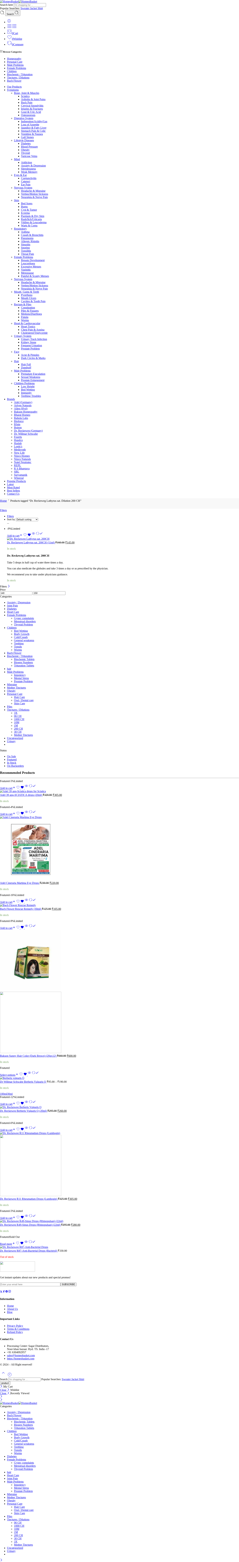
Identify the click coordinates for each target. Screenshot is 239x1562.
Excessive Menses (31, 266)
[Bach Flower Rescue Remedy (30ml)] (119, 905)
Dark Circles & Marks (33, 358)
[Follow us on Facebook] (3, 1291)
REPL (17, 465)
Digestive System (23, 118)
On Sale (11, 756)
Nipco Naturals (22, 459)
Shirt (40, 8)
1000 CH (19, 719)
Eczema (25, 212)
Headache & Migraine (33, 190)
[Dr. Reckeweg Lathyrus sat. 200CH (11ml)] (123, 538)
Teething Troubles (31, 395)
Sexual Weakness (30, 377)
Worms (25, 320)
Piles (9, 706)
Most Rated (13, 487)
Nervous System (23, 187)
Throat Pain (27, 253)
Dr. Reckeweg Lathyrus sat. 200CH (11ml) (31, 542)
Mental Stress (21, 678)
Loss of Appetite (30, 124)
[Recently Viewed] (9, 1375)
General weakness (24, 640)
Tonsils (18, 646)
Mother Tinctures (16, 687)
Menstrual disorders (25, 621)
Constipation (28, 307)
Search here (7, 4)
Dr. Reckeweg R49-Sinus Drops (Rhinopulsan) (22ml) (30, 1224)
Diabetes (26, 143)
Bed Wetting (28, 389)
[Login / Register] (9, 22)
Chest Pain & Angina (32, 329)
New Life (19, 452)
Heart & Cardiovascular (27, 323)
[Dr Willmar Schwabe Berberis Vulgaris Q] (119, 1078)
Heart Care (13, 611)
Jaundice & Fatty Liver (33, 127)
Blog (9, 1312)
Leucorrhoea (28, 263)
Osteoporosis (28, 115)
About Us (12, 1308)
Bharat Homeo (22, 414)
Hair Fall (26, 364)
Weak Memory (29, 171)
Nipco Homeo (22, 455)
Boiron (18, 427)
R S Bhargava (22, 468)
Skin (16, 200)
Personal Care (14, 61)
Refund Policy (15, 1332)
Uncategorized (15, 738)
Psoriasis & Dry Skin (32, 216)
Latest (10, 484)
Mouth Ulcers (28, 298)
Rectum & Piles (22, 304)
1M (16, 725)
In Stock (11, 762)
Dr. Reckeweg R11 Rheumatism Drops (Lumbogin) (29, 1198)
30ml (10, 1093)
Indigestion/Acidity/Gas (34, 121)
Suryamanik (20, 474)
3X (15, 712)
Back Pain (26, 102)
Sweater (25, 8)
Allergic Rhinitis (30, 241)
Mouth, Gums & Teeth (26, 291)
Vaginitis (26, 269)
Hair (16, 361)
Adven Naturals (22, 405)
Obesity (25, 149)
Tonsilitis (26, 250)
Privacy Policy (15, 1325)
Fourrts (18, 436)
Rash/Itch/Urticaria (31, 219)
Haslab (18, 443)
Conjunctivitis (28, 178)
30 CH (18, 731)
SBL (16, 471)
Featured (12, 759)
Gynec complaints (24, 618)
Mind (17, 159)
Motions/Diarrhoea (31, 313)
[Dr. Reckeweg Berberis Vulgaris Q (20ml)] (119, 1107)
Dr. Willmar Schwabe (26, 433)
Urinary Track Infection (34, 339)
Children (12, 71)
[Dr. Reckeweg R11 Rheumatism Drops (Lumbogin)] (119, 1164)
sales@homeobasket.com (21, 1355)
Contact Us (13, 493)
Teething (19, 643)
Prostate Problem (30, 348)
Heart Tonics (28, 326)
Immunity (26, 392)
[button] (15, 535)
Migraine (12, 684)
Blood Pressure (29, 146)
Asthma (25, 231)
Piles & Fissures (30, 310)
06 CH (18, 716)
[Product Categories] (9, 27)
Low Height (27, 386)
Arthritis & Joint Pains (33, 99)
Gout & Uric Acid (31, 111)
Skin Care (19, 703)
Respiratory (20, 228)
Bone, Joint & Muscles (26, 93)
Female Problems (16, 68)
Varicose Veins (29, 156)
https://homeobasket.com (20, 1358)
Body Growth (21, 634)
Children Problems (24, 383)
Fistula (24, 317)
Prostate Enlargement (32, 380)
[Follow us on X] (1, 1291)
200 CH (18, 728)
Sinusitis (25, 244)
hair (9, 668)
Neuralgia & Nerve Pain (34, 197)
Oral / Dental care (24, 700)
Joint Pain (12, 605)
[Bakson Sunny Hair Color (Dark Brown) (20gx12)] (119, 992)
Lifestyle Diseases (24, 140)
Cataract (25, 181)
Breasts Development (33, 260)
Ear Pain (25, 184)
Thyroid (25, 152)
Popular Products (16, 481)
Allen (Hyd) (20, 408)
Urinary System (22, 335)
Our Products (14, 86)
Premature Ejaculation (33, 373)
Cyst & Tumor (29, 209)
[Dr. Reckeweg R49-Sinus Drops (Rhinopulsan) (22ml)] (119, 1221)
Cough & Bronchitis (32, 235)
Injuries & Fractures (32, 108)
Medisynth (20, 449)
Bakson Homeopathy (25, 411)
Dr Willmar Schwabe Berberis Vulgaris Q (23, 1081)
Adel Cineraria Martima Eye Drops (20, 882)
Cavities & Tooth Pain (33, 301)
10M (16, 722)
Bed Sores (26, 203)
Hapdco (18, 440)
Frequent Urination (31, 345)
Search (11, 14)
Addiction (26, 162)
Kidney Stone (28, 342)
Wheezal (19, 477)
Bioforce (19, 421)
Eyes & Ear (20, 175)
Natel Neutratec (22, 462)
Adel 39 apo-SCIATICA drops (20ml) (21, 794)
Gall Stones (27, 137)
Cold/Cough (21, 637)
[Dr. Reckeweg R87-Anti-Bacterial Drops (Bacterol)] (119, 1247)
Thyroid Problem (23, 624)
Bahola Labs (21, 418)
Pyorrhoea (26, 294)
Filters (3, 510)
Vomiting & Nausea (32, 134)
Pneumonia (27, 238)
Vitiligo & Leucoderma (34, 222)
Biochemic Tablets (24, 659)
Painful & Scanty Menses (35, 276)
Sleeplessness (28, 168)
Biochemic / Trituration (20, 74)
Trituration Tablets (24, 665)
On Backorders (15, 765)
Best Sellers (13, 490)
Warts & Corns (29, 225)
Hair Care (19, 697)
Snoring (25, 247)
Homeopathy (14, 58)
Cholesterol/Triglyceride (34, 332)
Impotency (20, 675)
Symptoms (13, 89)
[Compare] (39, 535)
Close (3, 1389)
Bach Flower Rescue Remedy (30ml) (21, 908)
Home (3, 500)
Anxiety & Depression (33, 165)
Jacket (34, 8)
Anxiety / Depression (18, 602)
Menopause (27, 272)
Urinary (11, 741)
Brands (11, 399)
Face (16, 351)
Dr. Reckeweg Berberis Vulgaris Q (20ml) (23, 1110)
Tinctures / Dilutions (18, 77)
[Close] (9, 586)
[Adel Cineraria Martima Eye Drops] (119, 848)
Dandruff (26, 367)
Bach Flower (14, 80)
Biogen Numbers (23, 662)
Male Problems (15, 64)
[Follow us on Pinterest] (6, 1291)
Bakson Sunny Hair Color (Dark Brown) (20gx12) (28, 1055)
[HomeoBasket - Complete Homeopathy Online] (18, 1)
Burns (24, 206)
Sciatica (25, 96)
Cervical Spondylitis (32, 105)
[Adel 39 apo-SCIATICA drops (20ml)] (119, 791)
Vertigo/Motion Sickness (34, 193)
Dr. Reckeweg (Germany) (28, 430)
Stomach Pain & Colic (33, 130)
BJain (17, 424)
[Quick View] (33, 535)
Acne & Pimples (30, 354)
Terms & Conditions (18, 1328)
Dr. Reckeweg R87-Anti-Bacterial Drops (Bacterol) (29, 1250)
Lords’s (18, 446)
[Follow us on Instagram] (9, 1291)
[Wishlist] (27, 535)
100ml (3, 1093)
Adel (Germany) (23, 402)
